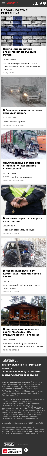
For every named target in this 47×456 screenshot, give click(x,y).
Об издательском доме (14, 365)
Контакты (7, 368)
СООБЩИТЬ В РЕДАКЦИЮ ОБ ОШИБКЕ (20, 375)
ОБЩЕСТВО (8, 73)
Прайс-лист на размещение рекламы (21, 372)
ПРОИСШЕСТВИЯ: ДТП (13, 125)
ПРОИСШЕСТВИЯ (11, 233)
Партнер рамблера (22, 444)
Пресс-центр (34, 365)
